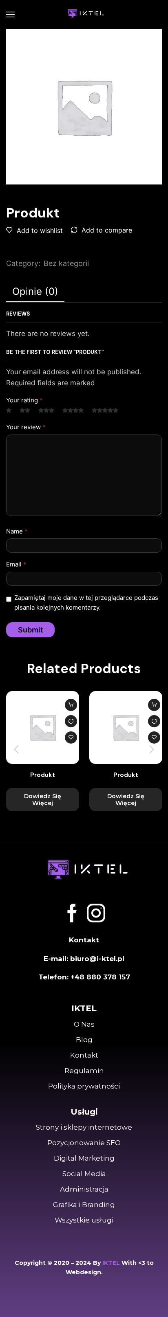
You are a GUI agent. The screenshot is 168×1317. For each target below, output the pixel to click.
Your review (26, 427)
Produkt (42, 775)
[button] (16, 749)
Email (16, 564)
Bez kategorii (66, 263)
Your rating (24, 400)
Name (17, 531)
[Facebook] (72, 913)
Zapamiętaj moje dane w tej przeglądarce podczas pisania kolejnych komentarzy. (86, 602)
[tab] (35, 291)
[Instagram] (96, 913)
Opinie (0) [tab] (35, 291)
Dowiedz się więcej (71, 705)
